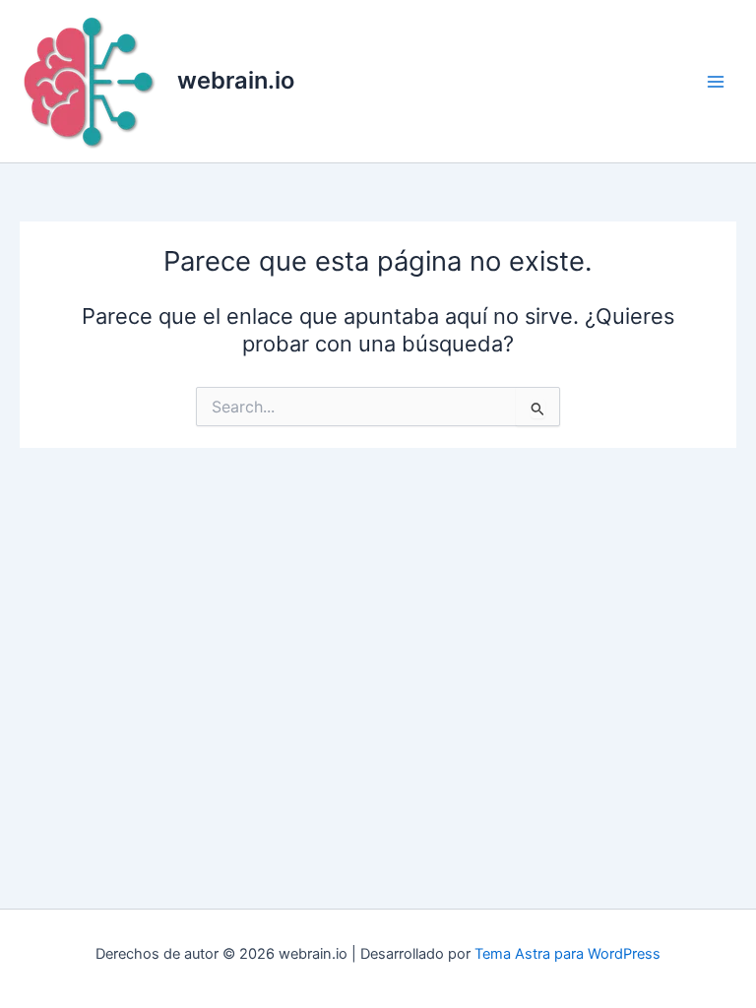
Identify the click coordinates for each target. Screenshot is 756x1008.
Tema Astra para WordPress (567, 954)
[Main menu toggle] (715, 81)
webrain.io (235, 80)
